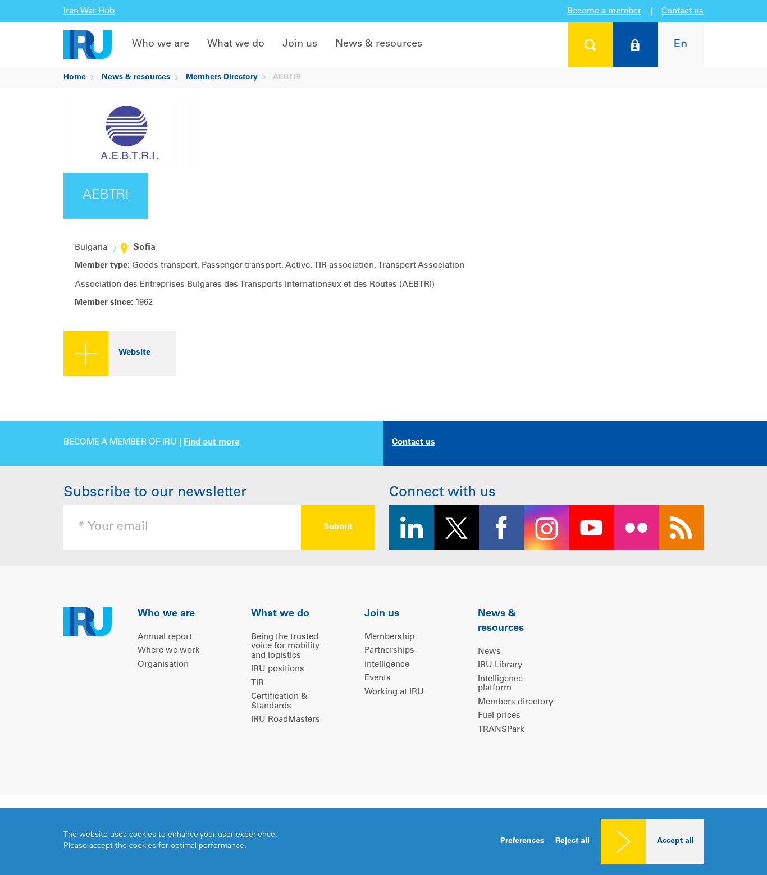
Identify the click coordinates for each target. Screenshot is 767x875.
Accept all (675, 841)
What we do (235, 44)
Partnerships (389, 651)
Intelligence (386, 665)
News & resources (378, 44)
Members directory (515, 702)
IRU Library (500, 665)
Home (74, 77)
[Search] (590, 44)
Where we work (169, 651)
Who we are (160, 44)
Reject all (572, 841)
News (489, 652)
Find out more (211, 442)
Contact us (682, 11)
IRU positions (277, 669)
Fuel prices (499, 716)
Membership (389, 637)
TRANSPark (501, 730)
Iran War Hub (89, 11)
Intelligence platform (500, 684)
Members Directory (222, 77)
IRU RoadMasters (285, 720)
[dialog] (383, 841)
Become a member (604, 11)
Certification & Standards (279, 702)
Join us (299, 44)
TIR (257, 683)
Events (377, 678)
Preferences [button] (522, 841)
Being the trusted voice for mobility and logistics (285, 646)
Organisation (163, 665)
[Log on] (635, 44)
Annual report (165, 637)
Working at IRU (394, 692)
